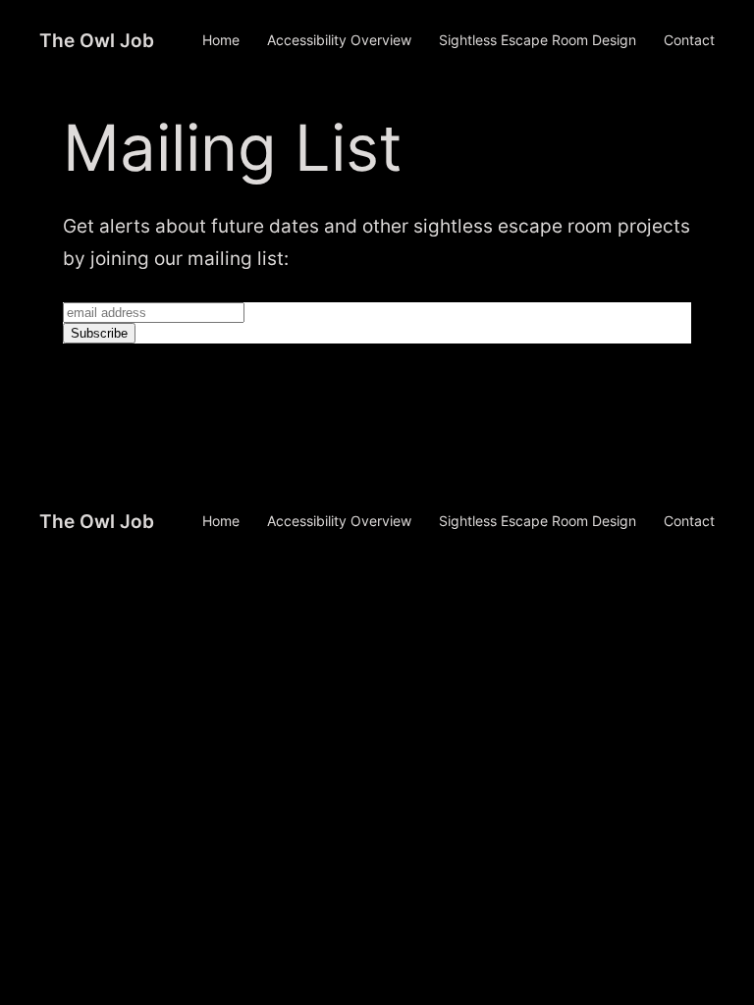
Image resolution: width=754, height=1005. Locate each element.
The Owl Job (96, 40)
